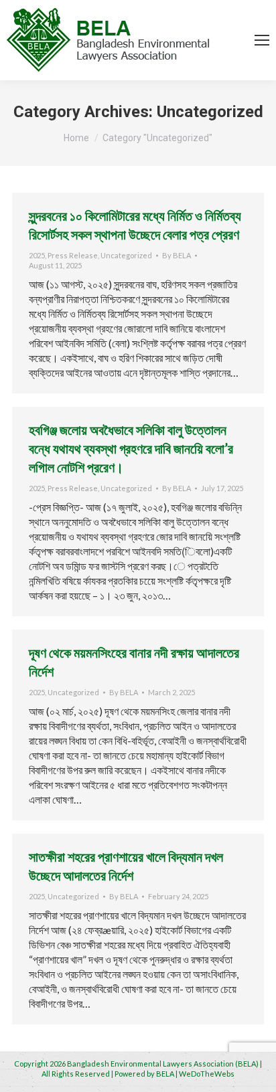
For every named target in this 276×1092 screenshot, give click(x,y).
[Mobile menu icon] (262, 40)
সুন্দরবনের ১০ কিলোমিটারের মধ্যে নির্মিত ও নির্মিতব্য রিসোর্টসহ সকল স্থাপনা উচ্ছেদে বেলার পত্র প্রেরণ (135, 224)
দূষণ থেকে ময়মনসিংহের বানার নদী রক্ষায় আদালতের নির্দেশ (134, 661)
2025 (37, 255)
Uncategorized (126, 255)
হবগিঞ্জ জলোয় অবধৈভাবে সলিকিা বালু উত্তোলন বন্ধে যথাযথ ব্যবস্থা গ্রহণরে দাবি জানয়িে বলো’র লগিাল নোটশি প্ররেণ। (131, 448)
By (176, 255)
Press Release (73, 255)
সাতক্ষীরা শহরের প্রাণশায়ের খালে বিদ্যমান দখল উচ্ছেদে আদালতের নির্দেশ (126, 865)
